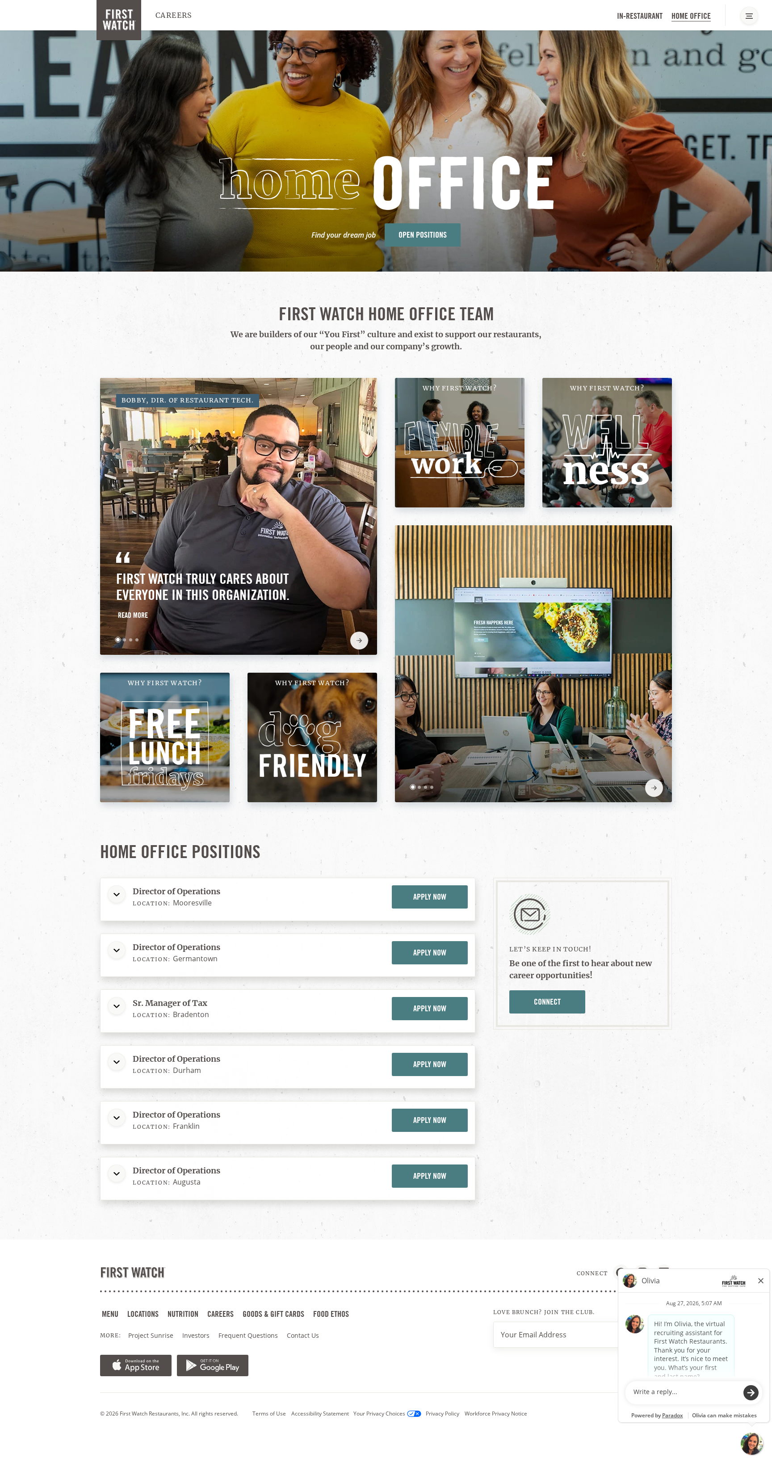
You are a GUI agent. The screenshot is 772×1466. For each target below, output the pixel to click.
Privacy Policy (442, 1413)
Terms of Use (269, 1413)
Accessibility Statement (320, 1413)
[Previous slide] (336, 640)
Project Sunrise (150, 1335)
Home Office (691, 16)
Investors (196, 1335)
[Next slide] (359, 640)
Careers (174, 15)
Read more (134, 617)
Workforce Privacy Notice (496, 1413)
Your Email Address (533, 1334)
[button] (118, 639)
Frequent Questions (248, 1335)
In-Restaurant (640, 16)
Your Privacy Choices (379, 1413)
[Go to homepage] (118, 20)
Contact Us (303, 1335)
